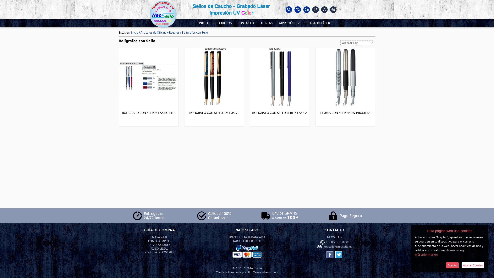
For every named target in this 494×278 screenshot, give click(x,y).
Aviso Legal (159, 249)
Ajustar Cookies (473, 265)
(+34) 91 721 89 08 (337, 242)
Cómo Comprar (159, 241)
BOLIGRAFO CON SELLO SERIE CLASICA (279, 113)
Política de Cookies (159, 252)
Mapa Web (159, 237)
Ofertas (266, 23)
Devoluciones (159, 245)
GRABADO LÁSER (317, 23)
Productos (223, 23)
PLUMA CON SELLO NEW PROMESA (345, 113)
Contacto (246, 23)
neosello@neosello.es (337, 247)
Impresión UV (289, 23)
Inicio (203, 23)
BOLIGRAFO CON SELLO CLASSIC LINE (148, 113)
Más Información (426, 254)
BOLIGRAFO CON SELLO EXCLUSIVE (214, 113)
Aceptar (452, 265)
